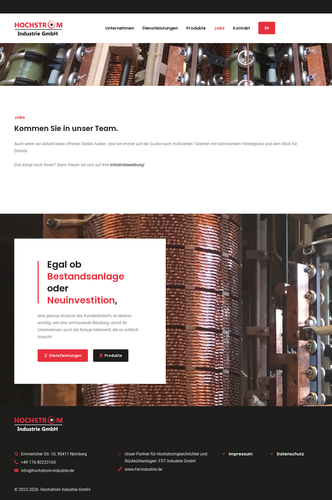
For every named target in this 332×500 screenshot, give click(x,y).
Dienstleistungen (65, 355)
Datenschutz (290, 454)
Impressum (241, 454)
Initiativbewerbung (127, 164)
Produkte (113, 355)
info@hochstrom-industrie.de (47, 470)
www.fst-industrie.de (143, 469)
